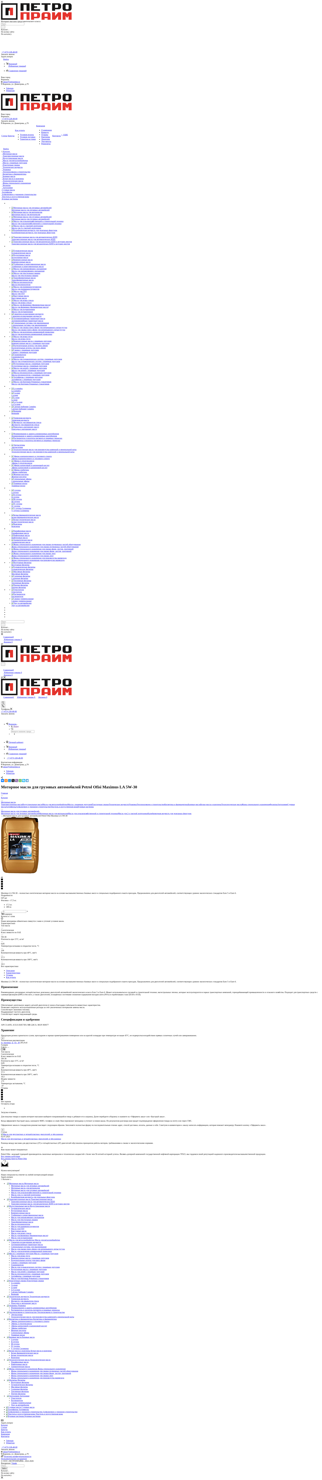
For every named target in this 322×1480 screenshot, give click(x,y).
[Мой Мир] (9, 780)
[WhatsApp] (20, 780)
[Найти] (3, 27)
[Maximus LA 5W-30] (20, 873)
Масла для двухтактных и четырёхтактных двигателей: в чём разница (31, 1139)
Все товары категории (10, 1156)
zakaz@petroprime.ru (11, 82)
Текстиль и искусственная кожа (64, 807)
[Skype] (23, 780)
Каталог (4, 1425)
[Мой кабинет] (2, 667)
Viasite (14, 1463)
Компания (5, 1434)
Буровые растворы (86, 807)
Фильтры (273, 804)
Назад (16, 726)
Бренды (4, 1430)
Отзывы (9, 975)
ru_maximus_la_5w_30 (10, 1043)
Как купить (11, 977)
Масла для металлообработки (55, 804)
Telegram (9, 88)
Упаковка (133, 804)
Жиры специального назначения (256, 804)
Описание (10, 971)
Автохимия (282, 804)
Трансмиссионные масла (11, 804)
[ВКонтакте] (2, 780)
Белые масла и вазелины (210, 804)
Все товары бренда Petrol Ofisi (14, 1159)
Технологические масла (231, 804)
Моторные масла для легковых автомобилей (20, 813)
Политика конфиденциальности (17, 1456)
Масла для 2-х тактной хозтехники (133, 813)
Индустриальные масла (32, 804)
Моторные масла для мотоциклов (53, 813)
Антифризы (11, 807)
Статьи (4, 1427)
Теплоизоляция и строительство (150, 804)
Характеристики (13, 973)
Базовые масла (194, 804)
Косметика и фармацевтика (176, 804)
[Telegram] (27, 780)
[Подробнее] (2, 1147)
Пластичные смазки (100, 804)
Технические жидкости (119, 804)
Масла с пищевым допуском (80, 804)
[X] (13, 780)
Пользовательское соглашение (14, 1459)
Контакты (5, 1436)
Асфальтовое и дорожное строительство (33, 807)
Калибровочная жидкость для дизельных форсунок (169, 813)
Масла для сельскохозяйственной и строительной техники (93, 813)
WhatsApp (10, 91)
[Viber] (16, 780)
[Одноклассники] (6, 780)
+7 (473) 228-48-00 (9, 52)
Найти (4, 1468)
